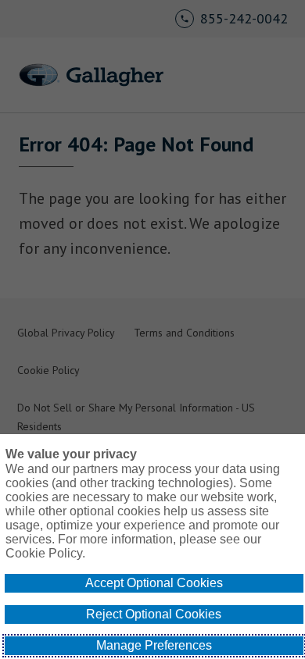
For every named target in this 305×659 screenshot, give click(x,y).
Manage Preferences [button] (154, 645)
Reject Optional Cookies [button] (153, 614)
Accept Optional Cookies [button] (154, 583)
